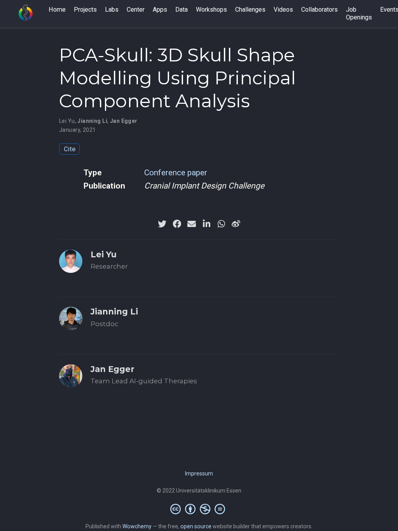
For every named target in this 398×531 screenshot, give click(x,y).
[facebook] (177, 224)
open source (195, 526)
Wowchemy (137, 526)
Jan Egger (124, 121)
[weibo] (236, 224)
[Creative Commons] (199, 509)
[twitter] (162, 224)
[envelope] (191, 224)
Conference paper (175, 172)
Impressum (199, 473)
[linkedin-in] (206, 224)
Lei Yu (67, 121)
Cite (69, 149)
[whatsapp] (221, 224)
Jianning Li (92, 121)
